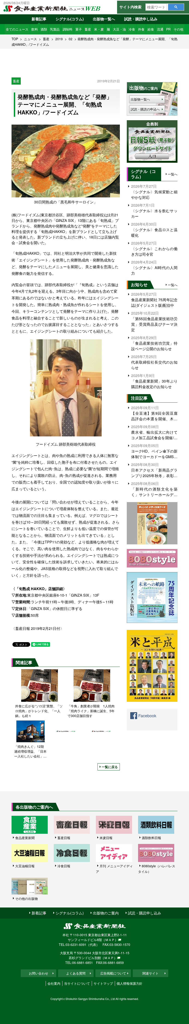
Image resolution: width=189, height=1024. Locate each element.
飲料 (34, 29)
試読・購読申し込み (140, 18)
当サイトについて (77, 983)
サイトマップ (103, 983)
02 (70, 39)
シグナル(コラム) (70, 18)
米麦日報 (106, 837)
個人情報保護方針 (129, 983)
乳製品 (55, 29)
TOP (15, 39)
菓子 (78, 29)
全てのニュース (17, 29)
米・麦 (99, 29)
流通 (160, 29)
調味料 (67, 29)
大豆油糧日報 (25, 866)
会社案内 (53, 983)
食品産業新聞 (25, 837)
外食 (141, 29)
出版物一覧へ (104, 18)
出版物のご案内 (106, 913)
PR (168, 29)
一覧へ (172, 174)
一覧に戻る (110, 766)
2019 (59, 39)
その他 (178, 29)
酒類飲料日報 (151, 837)
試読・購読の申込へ (145, 109)
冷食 (132, 29)
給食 (151, 29)
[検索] (176, 7)
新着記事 (39, 18)
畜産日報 (63, 837)
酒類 (44, 29)
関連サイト (150, 973)
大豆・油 (119, 29)
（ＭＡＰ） (110, 939)
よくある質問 (76, 973)
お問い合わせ (38, 973)
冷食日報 (63, 866)
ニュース (30, 39)
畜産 (88, 29)
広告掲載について (113, 973)
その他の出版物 (26, 898)
